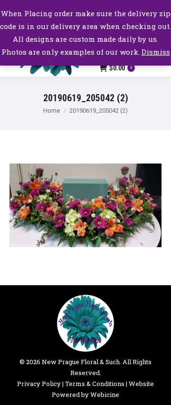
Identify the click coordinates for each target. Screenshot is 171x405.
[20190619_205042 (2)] (86, 206)
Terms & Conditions (94, 383)
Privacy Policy (39, 383)
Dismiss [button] (156, 52)
